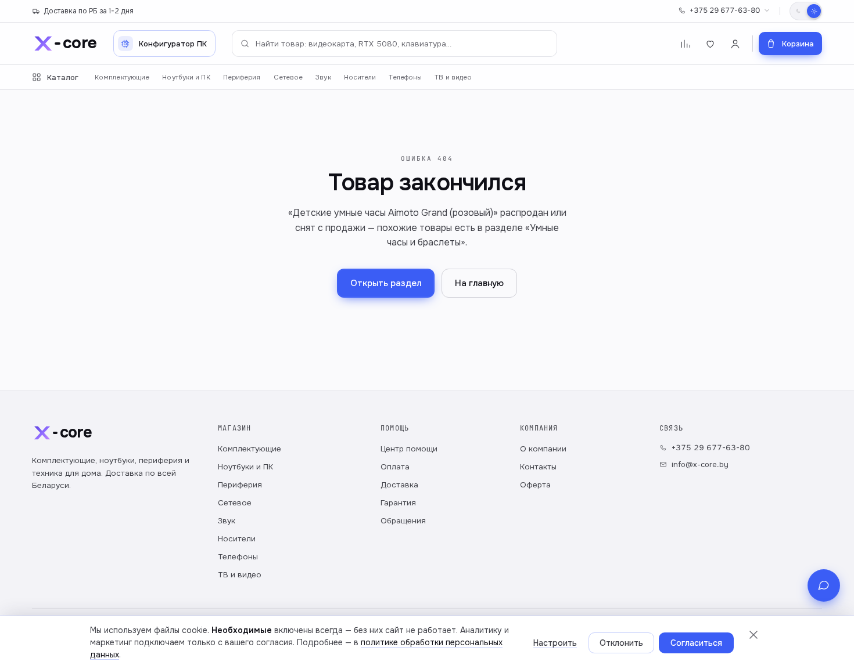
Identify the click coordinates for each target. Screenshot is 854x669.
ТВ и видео (453, 77)
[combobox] (394, 43)
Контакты (538, 467)
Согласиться (696, 643)
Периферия (242, 77)
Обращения (403, 521)
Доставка (399, 485)
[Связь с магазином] (824, 585)
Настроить (555, 643)
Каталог (62, 77)
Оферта (535, 485)
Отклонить (621, 643)
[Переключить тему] (806, 11)
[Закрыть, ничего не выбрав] (753, 634)
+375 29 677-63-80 (725, 10)
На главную (479, 283)
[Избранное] (710, 43)
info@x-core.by (700, 464)
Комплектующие (122, 77)
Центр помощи (409, 449)
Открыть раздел (385, 283)
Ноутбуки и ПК (186, 77)
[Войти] (735, 43)
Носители (360, 77)
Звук (323, 77)
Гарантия (398, 503)
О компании (543, 449)
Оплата (395, 467)
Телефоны (405, 77)
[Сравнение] (685, 43)
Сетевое (288, 77)
